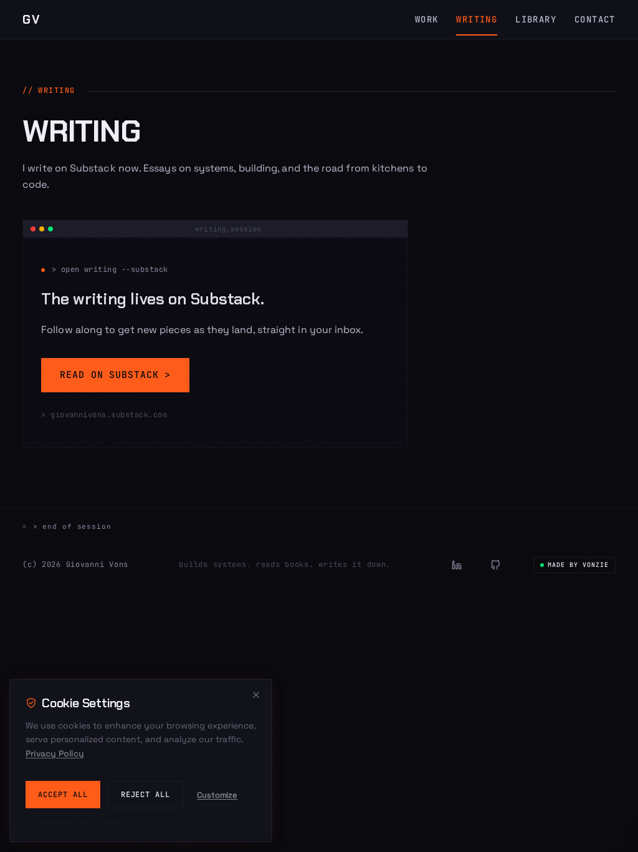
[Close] (256, 694)
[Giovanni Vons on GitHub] (495, 565)
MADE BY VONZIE (578, 565)
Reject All (146, 795)
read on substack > (115, 375)
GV (31, 20)
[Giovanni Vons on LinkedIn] (457, 565)
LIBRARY (535, 19)
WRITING (476, 19)
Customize (217, 795)
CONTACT (595, 19)
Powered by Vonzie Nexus (77, 822)
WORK (427, 19)
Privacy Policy (55, 753)
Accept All (63, 795)
